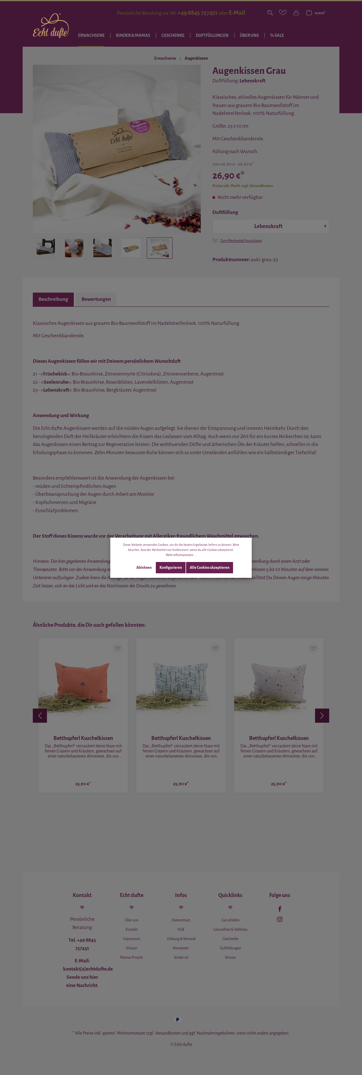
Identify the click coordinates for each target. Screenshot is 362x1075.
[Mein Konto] (296, 12)
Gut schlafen (230, 920)
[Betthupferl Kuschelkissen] (83, 683)
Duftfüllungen (230, 948)
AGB (181, 930)
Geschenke (230, 939)
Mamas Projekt (131, 958)
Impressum (131, 939)
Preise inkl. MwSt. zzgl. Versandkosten (242, 186)
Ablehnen (144, 568)
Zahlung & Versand (181, 939)
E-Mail (237, 13)
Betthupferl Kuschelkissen (83, 738)
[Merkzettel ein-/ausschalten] (117, 648)
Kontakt (131, 930)
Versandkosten (168, 1033)
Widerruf (181, 958)
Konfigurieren (171, 568)
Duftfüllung (225, 212)
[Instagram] (280, 920)
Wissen (131, 948)
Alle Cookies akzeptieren (209, 568)
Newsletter (181, 948)
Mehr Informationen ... (181, 555)
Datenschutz (181, 920)
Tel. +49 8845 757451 (82, 944)
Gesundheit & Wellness (230, 930)
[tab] (53, 299)
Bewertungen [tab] (96, 299)
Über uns (131, 920)
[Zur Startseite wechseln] (51, 25)
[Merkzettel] (283, 12)
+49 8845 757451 (197, 13)
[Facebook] (280, 910)
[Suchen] (270, 12)
